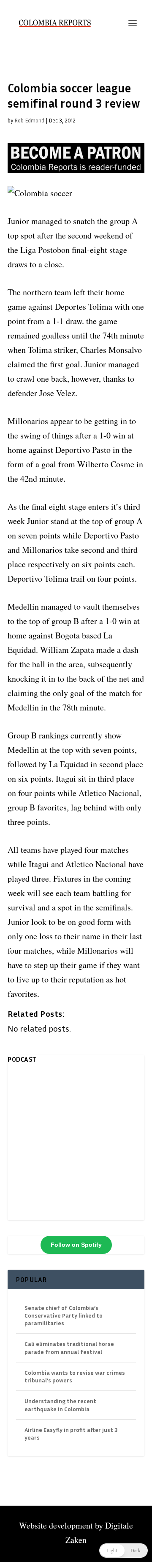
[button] (123, 1550)
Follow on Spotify (76, 1244)
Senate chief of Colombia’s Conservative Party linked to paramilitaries (63, 1315)
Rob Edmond (29, 120)
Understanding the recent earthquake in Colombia (60, 1404)
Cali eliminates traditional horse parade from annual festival (69, 1347)
